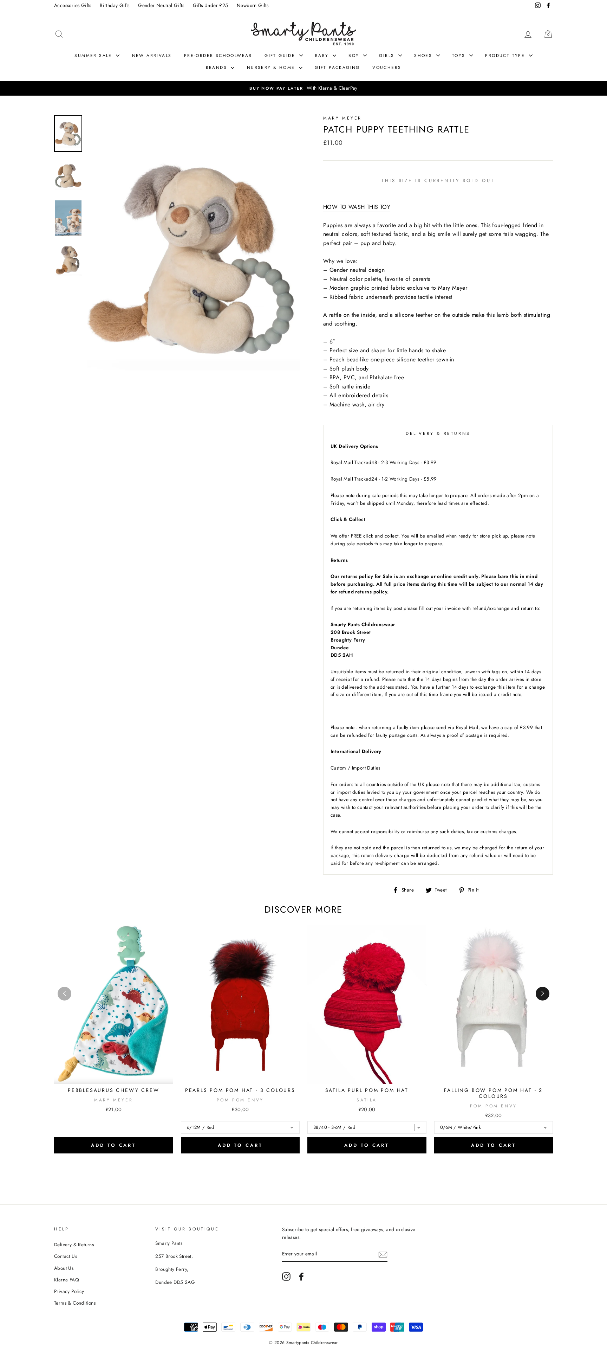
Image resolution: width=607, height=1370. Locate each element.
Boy (354, 55)
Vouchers (386, 67)
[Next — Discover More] (542, 994)
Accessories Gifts (72, 5)
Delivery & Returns (74, 1244)
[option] (303, 88)
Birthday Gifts (115, 5)
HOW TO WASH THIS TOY (356, 207)
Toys (460, 55)
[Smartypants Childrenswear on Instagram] (286, 1276)
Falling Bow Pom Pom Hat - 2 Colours (493, 1093)
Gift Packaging (337, 67)
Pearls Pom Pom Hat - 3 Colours (240, 1090)
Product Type (506, 55)
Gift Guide (281, 55)
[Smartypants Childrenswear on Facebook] (301, 1276)
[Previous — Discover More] (64, 994)
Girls (387, 55)
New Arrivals (152, 55)
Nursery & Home (272, 67)
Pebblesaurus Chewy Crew (113, 1090)
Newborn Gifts (252, 5)
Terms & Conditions (75, 1302)
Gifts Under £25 (210, 5)
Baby (323, 55)
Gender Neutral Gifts (161, 5)
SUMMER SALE (94, 55)
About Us (63, 1268)
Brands (217, 67)
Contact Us (65, 1256)
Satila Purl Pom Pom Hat (367, 1090)
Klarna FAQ (66, 1279)
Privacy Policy (69, 1291)
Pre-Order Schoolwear (218, 55)
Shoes (424, 55)
